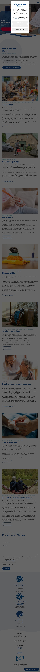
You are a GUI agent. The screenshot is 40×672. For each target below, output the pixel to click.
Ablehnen (20, 25)
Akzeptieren (20, 22)
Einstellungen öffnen (20, 29)
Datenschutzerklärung (19, 18)
